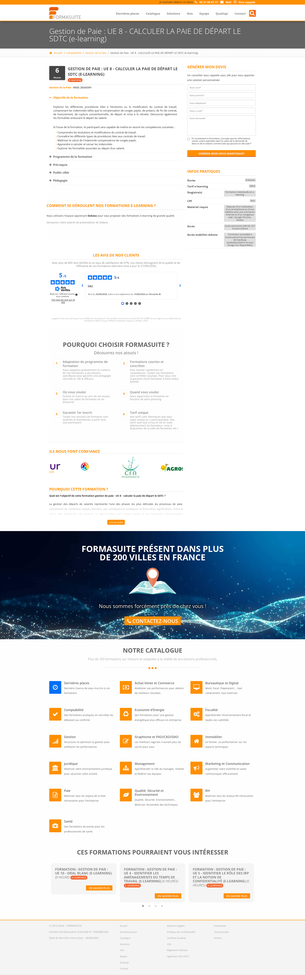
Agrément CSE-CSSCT (178, 956)
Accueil (58, 53)
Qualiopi (222, 14)
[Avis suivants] (180, 285)
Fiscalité (211, 710)
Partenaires (220, 925)
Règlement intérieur (177, 950)
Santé (68, 821)
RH (207, 791)
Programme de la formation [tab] (72, 157)
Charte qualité (221, 932)
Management (145, 764)
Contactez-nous (154, 621)
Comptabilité (73, 53)
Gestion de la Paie (95, 53)
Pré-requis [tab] (59, 165)
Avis (190, 14)
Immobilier (213, 737)
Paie (67, 791)
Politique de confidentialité (181, 932)
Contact (240, 14)
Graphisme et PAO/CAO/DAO (156, 737)
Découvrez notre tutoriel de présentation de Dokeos (77, 222)
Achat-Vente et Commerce (154, 683)
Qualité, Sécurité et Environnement (149, 792)
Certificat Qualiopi (176, 938)
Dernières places (127, 14)
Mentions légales (176, 925)
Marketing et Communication (227, 764)
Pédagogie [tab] (59, 180)
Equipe (204, 14)
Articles (218, 938)
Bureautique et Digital (221, 683)
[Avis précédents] (82, 285)
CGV (169, 944)
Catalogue (153, 14)
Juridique (71, 764)
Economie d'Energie (149, 710)
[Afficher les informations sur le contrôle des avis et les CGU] (76, 294)
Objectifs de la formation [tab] (70, 98)
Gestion (70, 737)
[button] (143, 906)
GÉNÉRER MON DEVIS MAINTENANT (221, 153)
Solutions (173, 14)
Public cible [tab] (60, 172)
